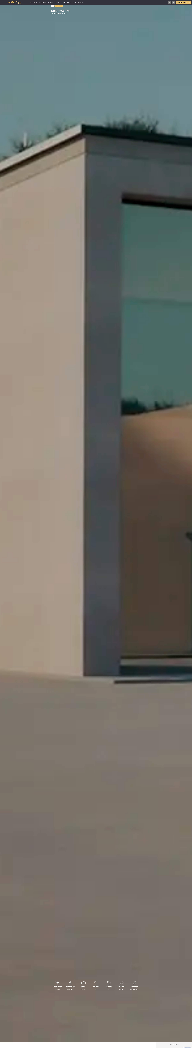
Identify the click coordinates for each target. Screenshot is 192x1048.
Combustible (70, 2)
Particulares (34, 2)
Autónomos (42, 2)
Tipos (62, 2)
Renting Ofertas (58, 5)
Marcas (79, 2)
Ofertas (57, 2)
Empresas (50, 2)
